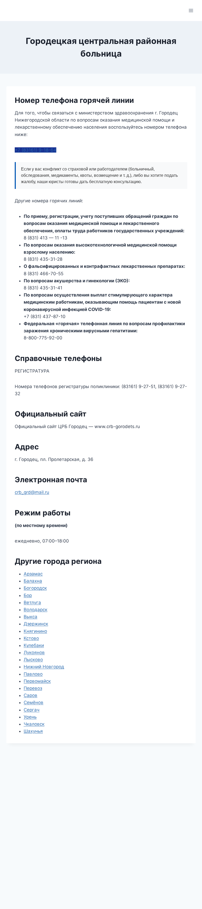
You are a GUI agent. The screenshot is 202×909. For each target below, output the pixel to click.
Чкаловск (34, 724)
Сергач (31, 709)
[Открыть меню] (191, 10)
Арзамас (33, 573)
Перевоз (33, 688)
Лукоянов (34, 652)
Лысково (33, 659)
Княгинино (35, 631)
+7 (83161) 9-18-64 (35, 150)
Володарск (35, 609)
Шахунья (33, 731)
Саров (30, 695)
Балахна (33, 581)
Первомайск (37, 681)
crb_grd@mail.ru (32, 492)
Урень (30, 717)
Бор (28, 595)
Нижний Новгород (44, 666)
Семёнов (33, 702)
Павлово (33, 674)
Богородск (35, 588)
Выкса (30, 616)
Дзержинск (36, 623)
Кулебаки (34, 645)
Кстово (31, 638)
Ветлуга (32, 602)
